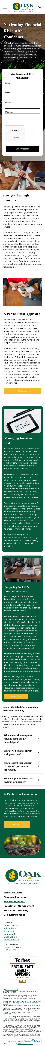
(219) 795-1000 (10, 950)
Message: (9, 112)
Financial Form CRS (11, 990)
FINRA (10, 1014)
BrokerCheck (12, 992)
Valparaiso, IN (10, 928)
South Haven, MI (11, 939)
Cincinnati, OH (10, 937)
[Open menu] (5, 7)
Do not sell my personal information (28, 1005)
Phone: (8, 102)
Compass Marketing (25, 1044)
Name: (8, 83)
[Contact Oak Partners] (40, 8)
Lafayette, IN (9, 934)
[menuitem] (22, 892)
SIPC (15, 1014)
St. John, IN (9, 931)
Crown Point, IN (11, 925)
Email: (7, 92)
